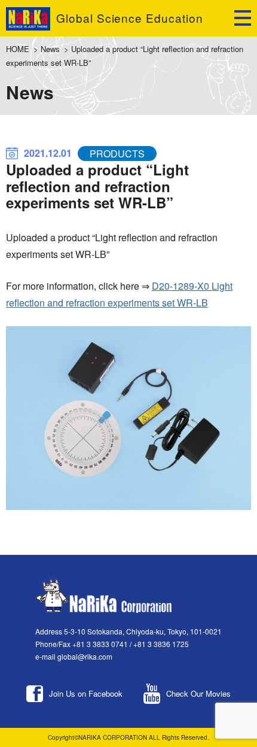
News (50, 48)
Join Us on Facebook (86, 693)
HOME (17, 48)
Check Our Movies (198, 693)
